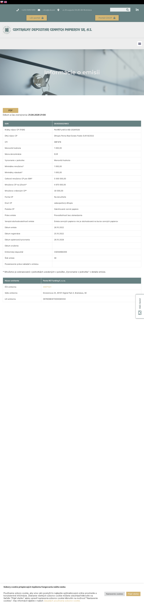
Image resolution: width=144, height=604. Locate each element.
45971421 (47, 287)
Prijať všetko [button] (133, 594)
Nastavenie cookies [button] (114, 594)
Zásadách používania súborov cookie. (62, 600)
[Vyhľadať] (127, 10)
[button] (139, 43)
